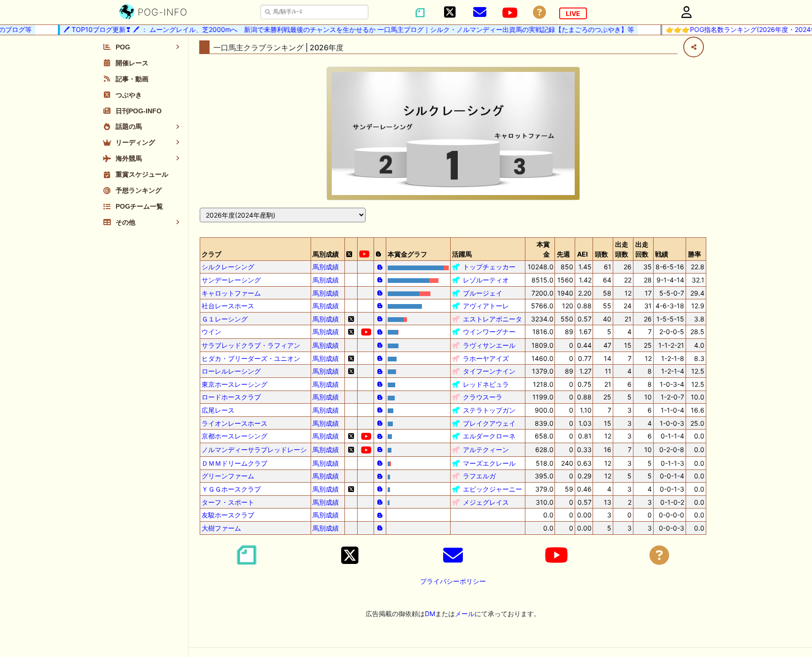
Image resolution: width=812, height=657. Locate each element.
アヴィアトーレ (486, 306)
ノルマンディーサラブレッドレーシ (254, 450)
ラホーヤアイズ (486, 358)
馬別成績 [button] (325, 254)
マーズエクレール (489, 463)
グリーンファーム (228, 476)
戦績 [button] (661, 254)
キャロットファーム (231, 293)
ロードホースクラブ (231, 397)
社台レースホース (228, 306)
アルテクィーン (486, 450)
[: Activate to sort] (350, 248)
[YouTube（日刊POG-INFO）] (509, 12)
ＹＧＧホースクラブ (231, 489)
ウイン (211, 332)
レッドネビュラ (486, 384)
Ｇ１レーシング (225, 319)
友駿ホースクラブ (228, 515)
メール (465, 614)
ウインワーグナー (489, 332)
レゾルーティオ (486, 280)
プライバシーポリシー (453, 581)
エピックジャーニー (492, 489)
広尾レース (218, 410)
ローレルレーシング (231, 371)
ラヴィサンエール (489, 345)
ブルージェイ (482, 293)
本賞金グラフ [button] (407, 254)
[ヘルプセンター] (539, 12)
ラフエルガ (479, 476)
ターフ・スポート (228, 502)
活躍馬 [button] (462, 254)
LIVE (573, 13)
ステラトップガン (489, 410)
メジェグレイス (486, 502)
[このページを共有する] (693, 47)
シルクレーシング (228, 267)
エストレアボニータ (492, 319)
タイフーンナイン (489, 371)
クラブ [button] (211, 254)
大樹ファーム (221, 528)
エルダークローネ (489, 436)
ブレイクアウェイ (489, 423)
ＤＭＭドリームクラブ (234, 463)
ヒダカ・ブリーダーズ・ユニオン (251, 358)
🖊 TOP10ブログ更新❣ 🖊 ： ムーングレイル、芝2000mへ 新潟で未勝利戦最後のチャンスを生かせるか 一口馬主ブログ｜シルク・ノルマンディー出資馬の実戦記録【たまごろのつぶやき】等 (341, 29)
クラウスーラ (482, 397)
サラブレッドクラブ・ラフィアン (251, 345)
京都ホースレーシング (234, 436)
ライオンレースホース (234, 423)
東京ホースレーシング (234, 384)
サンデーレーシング (231, 280)
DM (430, 614)
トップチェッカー (489, 267)
